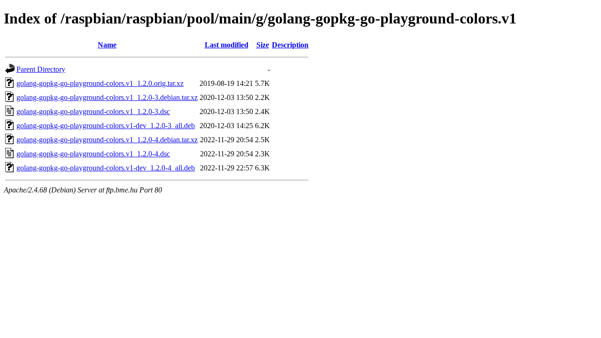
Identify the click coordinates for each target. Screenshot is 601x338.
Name (107, 45)
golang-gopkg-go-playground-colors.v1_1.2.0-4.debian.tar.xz (107, 140)
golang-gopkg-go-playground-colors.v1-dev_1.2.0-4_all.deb (105, 168)
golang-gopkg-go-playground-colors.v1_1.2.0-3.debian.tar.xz (107, 97)
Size (262, 45)
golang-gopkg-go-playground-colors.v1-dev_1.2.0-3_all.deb (105, 126)
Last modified (226, 45)
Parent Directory (40, 69)
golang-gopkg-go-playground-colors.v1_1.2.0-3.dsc (93, 111)
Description (290, 45)
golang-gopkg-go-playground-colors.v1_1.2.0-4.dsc (93, 154)
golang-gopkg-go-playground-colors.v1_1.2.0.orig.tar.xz (100, 83)
